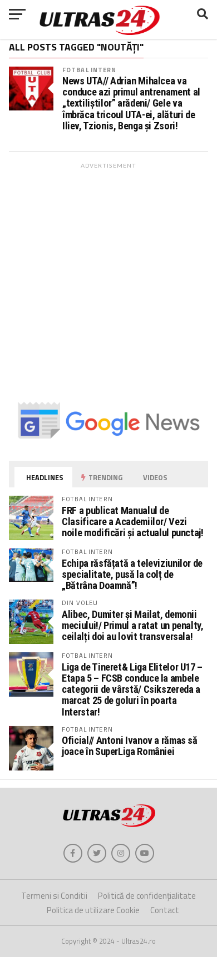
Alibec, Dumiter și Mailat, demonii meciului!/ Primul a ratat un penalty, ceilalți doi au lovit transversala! (132, 625)
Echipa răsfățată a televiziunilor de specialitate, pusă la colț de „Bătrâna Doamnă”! (132, 574)
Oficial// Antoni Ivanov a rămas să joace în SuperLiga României (130, 745)
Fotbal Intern (89, 69)
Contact (164, 910)
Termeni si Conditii (54, 895)
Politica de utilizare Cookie (93, 910)
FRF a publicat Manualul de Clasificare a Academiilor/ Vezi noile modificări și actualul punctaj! (132, 521)
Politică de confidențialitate (147, 895)
